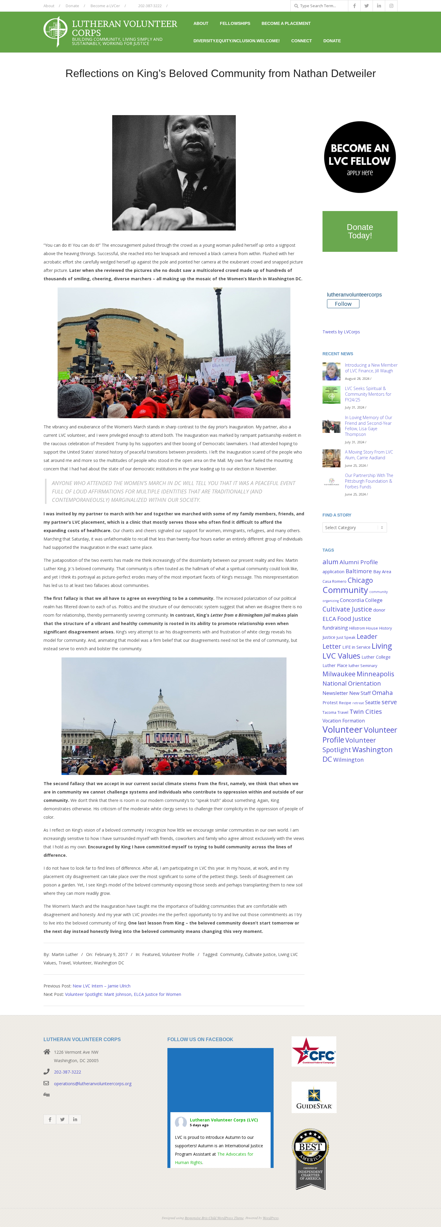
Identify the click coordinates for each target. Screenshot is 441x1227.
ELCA (329, 619)
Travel (64, 963)
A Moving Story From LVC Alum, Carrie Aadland (369, 454)
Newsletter (335, 692)
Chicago (360, 580)
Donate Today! (360, 231)
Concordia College (361, 600)
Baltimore (359, 571)
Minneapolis (375, 673)
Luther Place (334, 665)
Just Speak (346, 637)
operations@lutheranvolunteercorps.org (92, 1083)
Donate (72, 5)
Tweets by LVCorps (341, 332)
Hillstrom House (363, 628)
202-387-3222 (149, 5)
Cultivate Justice (260, 954)
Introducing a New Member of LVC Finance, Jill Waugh (371, 368)
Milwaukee (339, 673)
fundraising (335, 627)
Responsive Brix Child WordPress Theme (214, 1217)
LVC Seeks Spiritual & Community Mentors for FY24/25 (368, 394)
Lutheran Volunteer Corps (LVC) (224, 1120)
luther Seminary (363, 665)
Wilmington (348, 759)
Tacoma (329, 712)
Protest (330, 702)
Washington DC (109, 963)
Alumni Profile (359, 562)
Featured (151, 954)
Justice (328, 637)
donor (379, 610)
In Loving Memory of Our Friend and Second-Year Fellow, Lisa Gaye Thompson (368, 426)
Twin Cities (366, 711)
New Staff (360, 693)
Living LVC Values (357, 651)
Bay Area (382, 571)
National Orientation (351, 683)
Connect (301, 40)
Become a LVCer (105, 5)
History (385, 628)
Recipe (345, 702)
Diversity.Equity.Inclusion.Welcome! (237, 40)
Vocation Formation (343, 720)
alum (330, 561)
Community (231, 954)
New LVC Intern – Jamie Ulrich (101, 986)
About (49, 5)
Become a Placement (286, 23)
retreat (358, 703)
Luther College (376, 657)
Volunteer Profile (178, 954)
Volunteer (82, 963)
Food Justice (354, 618)
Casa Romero (334, 581)
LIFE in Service (356, 647)
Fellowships (235, 23)
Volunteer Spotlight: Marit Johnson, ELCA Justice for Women (123, 994)
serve (389, 702)
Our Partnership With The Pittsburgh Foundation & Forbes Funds (369, 480)
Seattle (372, 702)
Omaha (382, 692)
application (333, 571)
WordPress (271, 1217)
